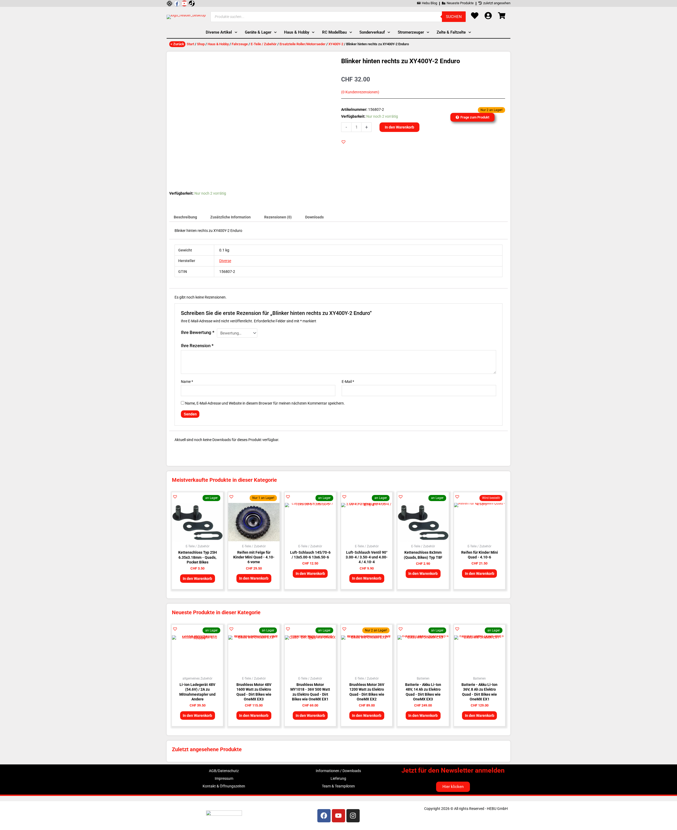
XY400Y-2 (335, 44)
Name (187, 381)
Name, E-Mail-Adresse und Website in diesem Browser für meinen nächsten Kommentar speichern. (265, 403)
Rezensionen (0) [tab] (278, 217)
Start (190, 44)
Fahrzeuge (240, 44)
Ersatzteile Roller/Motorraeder (303, 44)
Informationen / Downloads (338, 771)
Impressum (224, 778)
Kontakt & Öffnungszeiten (224, 786)
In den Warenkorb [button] (197, 578)
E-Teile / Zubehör (264, 44)
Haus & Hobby (218, 44)
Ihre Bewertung (197, 332)
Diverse (225, 261)
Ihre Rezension (197, 345)
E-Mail (348, 381)
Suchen (454, 16)
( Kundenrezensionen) (360, 92)
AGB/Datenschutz (224, 771)
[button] (343, 141)
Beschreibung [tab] (185, 217)
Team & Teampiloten (338, 786)
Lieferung (338, 778)
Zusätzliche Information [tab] (230, 217)
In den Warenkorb (399, 127)
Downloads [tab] (314, 217)
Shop (201, 44)
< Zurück (177, 44)
